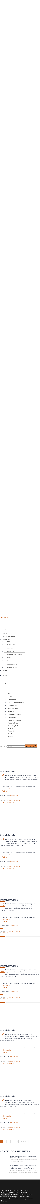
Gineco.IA (10, 641)
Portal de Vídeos (12, 667)
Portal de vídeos (9, 771)
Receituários (10, 651)
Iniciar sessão (6, 789)
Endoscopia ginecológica (18, 1170)
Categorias (6, 639)
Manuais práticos (12, 664)
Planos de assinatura (9, 636)
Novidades (10, 648)
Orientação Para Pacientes (14, 654)
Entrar (5, 675)
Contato (5, 670)
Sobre (5, 633)
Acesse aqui (14, 795)
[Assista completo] (16, 767)
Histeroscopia (12, 1172)
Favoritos (10, 661)
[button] (21, 639)
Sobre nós (12, 700)
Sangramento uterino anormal (27, 1172)
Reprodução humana (16, 1161)
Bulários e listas (11, 645)
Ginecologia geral (33, 1170)
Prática (9, 657)
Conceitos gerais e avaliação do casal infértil (24, 1159)
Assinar (4, 791)
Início (4, 630)
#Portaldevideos (8, 802)
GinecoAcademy (5, 617)
